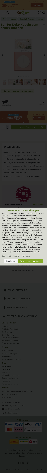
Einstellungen (10, 261)
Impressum (25, 256)
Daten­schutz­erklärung (10, 256)
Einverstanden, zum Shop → (31, 261)
